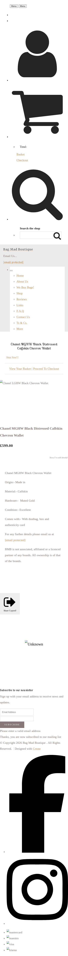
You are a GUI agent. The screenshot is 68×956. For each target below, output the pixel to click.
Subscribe (12, 725)
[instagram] (37, 923)
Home (20, 275)
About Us (22, 281)
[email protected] (13, 262)
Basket (21, 154)
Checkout (22, 160)
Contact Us (23, 317)
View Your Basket (20, 368)
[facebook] (37, 851)
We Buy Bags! (25, 287)
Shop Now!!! (12, 357)
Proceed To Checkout (46, 368)
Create (37, 748)
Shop (20, 293)
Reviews (22, 299)
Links (20, 305)
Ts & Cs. (22, 322)
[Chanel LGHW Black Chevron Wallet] (6, 394)
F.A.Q (20, 311)
